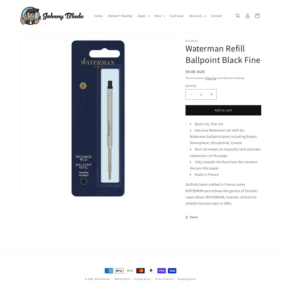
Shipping (210, 78)
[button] (143, 15)
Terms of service (164, 278)
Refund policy (122, 278)
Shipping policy (187, 278)
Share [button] (194, 217)
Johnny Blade (102, 278)
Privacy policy (142, 278)
